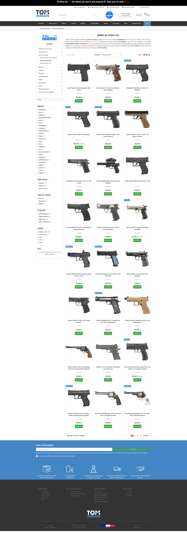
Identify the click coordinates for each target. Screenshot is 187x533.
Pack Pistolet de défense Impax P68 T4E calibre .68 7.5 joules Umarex (137, 368)
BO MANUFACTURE (45, 117)
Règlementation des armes (101, 497)
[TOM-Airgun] (42, 13)
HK (41, 141)
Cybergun (43, 128)
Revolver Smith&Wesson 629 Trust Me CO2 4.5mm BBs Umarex (137, 414)
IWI (41, 144)
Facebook (129, 492)
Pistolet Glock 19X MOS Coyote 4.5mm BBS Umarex (137, 321)
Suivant (146, 435)
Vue (140, 54)
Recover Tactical (44, 152)
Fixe (41, 198)
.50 (41, 240)
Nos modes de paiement (100, 493)
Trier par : (97, 54)
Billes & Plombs (44, 214)
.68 (41, 242)
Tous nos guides (98, 499)
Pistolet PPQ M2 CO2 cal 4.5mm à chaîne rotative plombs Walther (79, 414)
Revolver (43, 185)
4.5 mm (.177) (44, 232)
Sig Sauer (42, 157)
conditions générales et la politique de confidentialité (60, 456)
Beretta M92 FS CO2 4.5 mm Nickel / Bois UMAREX (108, 89)
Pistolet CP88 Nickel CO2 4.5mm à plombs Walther (108, 228)
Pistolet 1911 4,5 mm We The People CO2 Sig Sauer (108, 368)
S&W (41, 154)
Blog (43, 499)
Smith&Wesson (44, 160)
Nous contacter (98, 492)
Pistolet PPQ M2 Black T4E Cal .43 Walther (137, 89)
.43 (41, 237)
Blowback (43, 201)
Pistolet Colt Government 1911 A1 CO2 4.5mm (78, 182)
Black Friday (45, 492)
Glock (42, 136)
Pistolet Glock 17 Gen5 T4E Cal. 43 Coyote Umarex (137, 135)
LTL (41, 149)
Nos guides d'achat (128, 7)
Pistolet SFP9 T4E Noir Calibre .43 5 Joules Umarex (108, 135)
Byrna (41, 120)
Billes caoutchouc (45, 222)
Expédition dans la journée (96, 7)
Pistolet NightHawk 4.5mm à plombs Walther (108, 182)
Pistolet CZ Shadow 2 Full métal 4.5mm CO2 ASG (108, 275)
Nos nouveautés (46, 495)
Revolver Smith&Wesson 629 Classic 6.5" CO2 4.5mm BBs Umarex (108, 414)
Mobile (42, 204)
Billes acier (43, 219)
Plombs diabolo (44, 216)
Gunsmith (42, 138)
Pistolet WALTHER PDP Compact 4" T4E (137, 181)
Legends (42, 146)
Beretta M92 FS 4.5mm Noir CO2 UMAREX (137, 275)
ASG (41, 112)
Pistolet (43, 183)
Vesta (41, 170)
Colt (41, 123)
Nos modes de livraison (100, 495)
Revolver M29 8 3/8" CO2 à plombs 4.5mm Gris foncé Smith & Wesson (79, 368)
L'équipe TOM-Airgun (75, 492)
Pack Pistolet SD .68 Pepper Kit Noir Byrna (78, 89)
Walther (42, 173)
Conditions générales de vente (78, 493)
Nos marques (45, 493)
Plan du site (45, 497)
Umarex (42, 167)
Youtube (129, 493)
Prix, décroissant (106, 54)
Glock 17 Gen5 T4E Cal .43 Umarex (79, 134)
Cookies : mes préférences (101, 501)
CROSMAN (43, 125)
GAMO (42, 133)
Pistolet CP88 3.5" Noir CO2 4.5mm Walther (79, 321)
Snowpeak (43, 162)
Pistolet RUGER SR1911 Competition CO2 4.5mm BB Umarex (108, 321)
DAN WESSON (44, 131)
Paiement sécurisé (113, 7)
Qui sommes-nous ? (144, 7)
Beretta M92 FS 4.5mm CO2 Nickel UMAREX (137, 228)
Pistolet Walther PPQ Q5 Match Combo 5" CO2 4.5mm (78, 275)
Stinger (42, 165)
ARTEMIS (42, 110)
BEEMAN (42, 115)
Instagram (129, 495)
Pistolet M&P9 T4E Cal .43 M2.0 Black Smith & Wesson (79, 228)
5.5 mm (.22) (43, 234)
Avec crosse (43, 188)
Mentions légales (74, 495)
